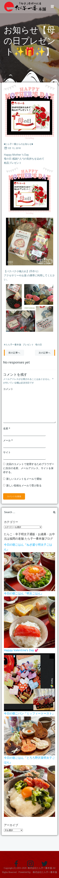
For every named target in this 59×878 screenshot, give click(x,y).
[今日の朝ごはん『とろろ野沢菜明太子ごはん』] (29, 791)
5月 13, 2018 (14, 148)
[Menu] (52, 6)
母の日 (38, 344)
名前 (6, 428)
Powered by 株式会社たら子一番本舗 (37, 872)
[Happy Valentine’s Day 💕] (29, 682)
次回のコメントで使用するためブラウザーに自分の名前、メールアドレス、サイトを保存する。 (28, 468)
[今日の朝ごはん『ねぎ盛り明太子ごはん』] (29, 571)
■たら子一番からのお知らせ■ (18, 143)
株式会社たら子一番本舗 (40, 868)
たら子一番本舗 (13, 344)
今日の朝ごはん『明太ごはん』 (24, 593)
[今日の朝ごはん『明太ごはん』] (29, 622)
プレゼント (28, 344)
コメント (8, 389)
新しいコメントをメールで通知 (24, 479)
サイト (7, 452)
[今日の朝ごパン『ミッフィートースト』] (29, 735)
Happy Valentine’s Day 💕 (21, 650)
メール (8, 440)
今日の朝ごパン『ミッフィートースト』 (29, 713)
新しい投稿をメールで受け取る (24, 485)
